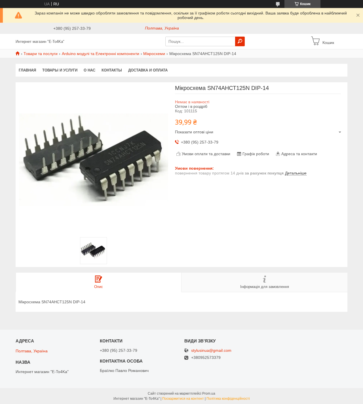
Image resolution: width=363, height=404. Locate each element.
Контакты (112, 70)
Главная (27, 70)
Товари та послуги (41, 53)
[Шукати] (240, 41)
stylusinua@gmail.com (211, 350)
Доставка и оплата (148, 70)
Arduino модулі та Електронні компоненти (100, 53)
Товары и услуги (59, 70)
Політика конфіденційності (228, 399)
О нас (89, 70)
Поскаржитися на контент (183, 399)
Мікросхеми (154, 53)
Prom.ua (208, 393)
